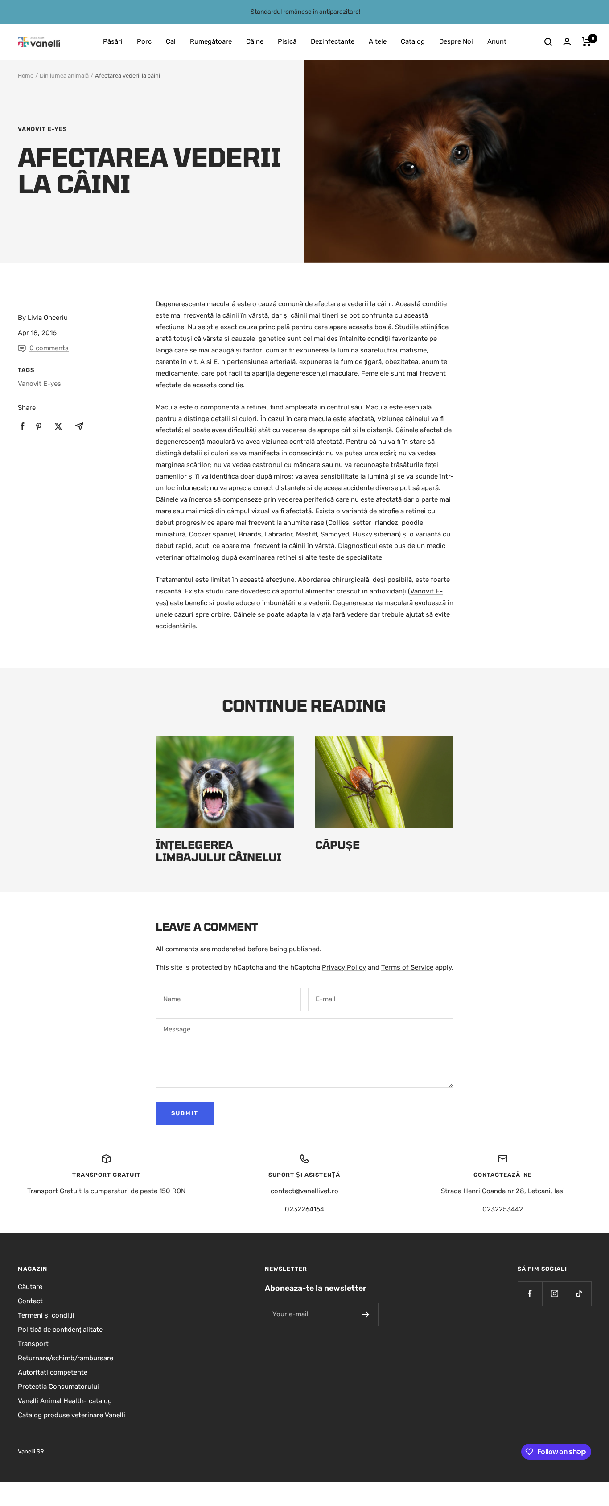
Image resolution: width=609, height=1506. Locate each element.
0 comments (49, 348)
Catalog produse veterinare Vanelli (71, 1415)
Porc (144, 41)
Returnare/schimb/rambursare (65, 1358)
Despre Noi (456, 41)
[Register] (366, 1314)
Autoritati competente (52, 1372)
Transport (33, 1344)
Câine (254, 41)
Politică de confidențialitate (60, 1330)
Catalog (413, 41)
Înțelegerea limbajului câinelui (218, 850)
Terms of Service (407, 967)
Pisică (287, 41)
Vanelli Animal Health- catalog (65, 1401)
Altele (378, 41)
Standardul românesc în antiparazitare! (305, 12)
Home (25, 75)
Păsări (113, 41)
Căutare (30, 1287)
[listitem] (23, 426)
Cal (171, 41)
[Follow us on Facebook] (530, 1293)
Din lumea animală (64, 75)
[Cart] (586, 41)
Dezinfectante (332, 41)
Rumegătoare (211, 41)
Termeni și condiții (46, 1315)
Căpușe (337, 844)
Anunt (496, 41)
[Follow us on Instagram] (554, 1293)
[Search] (548, 42)
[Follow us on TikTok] (579, 1293)
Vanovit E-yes (42, 129)
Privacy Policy (344, 967)
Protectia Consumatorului (58, 1387)
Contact (30, 1301)
